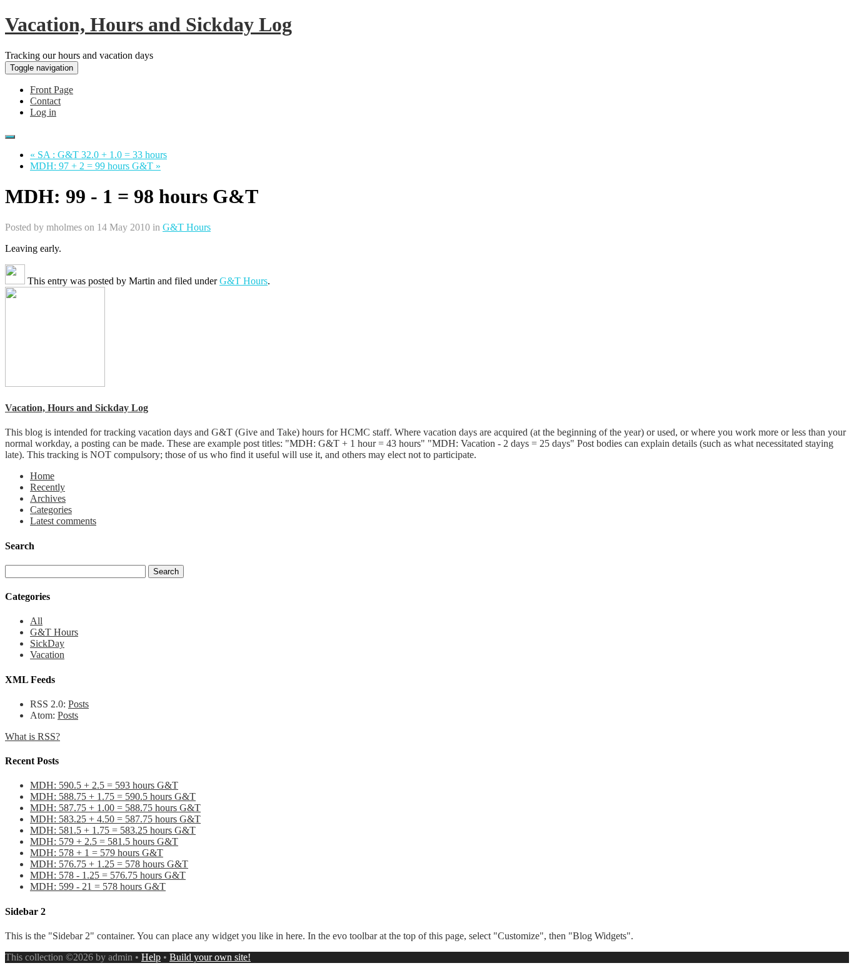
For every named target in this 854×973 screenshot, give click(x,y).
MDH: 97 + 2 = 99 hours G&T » (95, 166)
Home (42, 476)
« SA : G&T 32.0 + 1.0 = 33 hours (98, 154)
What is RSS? (32, 736)
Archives (48, 498)
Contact (45, 101)
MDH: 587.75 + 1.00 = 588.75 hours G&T (115, 807)
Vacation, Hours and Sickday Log (148, 24)
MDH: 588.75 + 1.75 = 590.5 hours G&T (113, 796)
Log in (43, 112)
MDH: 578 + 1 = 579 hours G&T (96, 852)
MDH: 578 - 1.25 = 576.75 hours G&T (108, 875)
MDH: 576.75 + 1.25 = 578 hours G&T (109, 864)
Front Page (51, 89)
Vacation (47, 654)
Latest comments (63, 521)
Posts (78, 704)
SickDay (47, 643)
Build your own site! (210, 957)
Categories (51, 509)
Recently (47, 487)
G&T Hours (187, 227)
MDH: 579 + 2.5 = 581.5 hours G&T (104, 841)
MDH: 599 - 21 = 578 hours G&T (98, 886)
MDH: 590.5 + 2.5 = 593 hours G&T (104, 785)
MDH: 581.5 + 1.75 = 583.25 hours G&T (113, 830)
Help (151, 957)
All (36, 621)
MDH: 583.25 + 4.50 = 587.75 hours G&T (115, 819)
